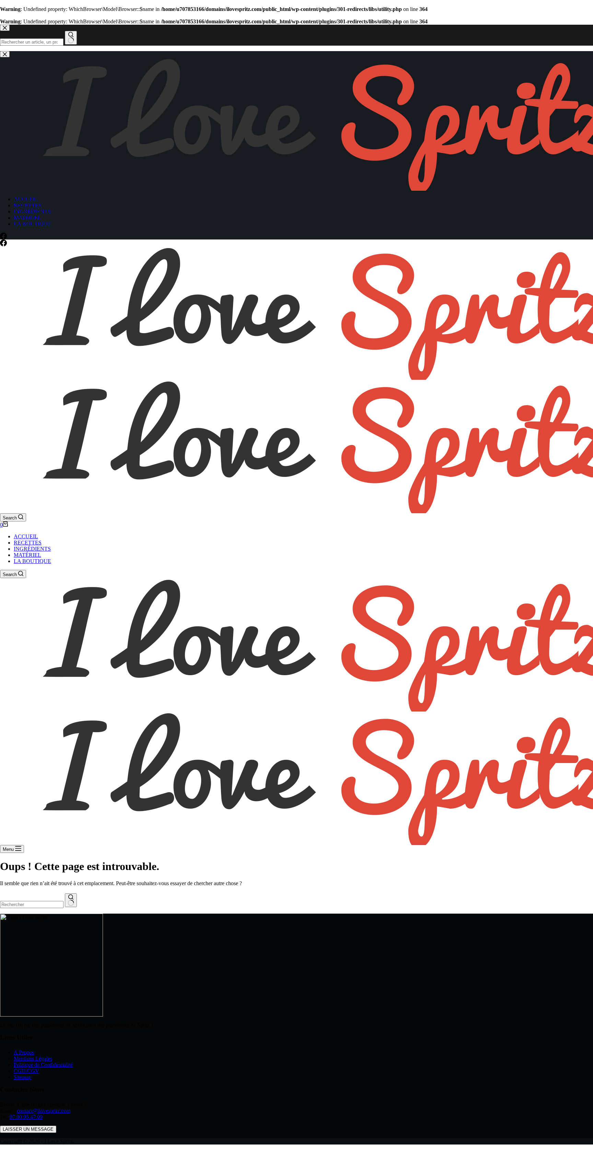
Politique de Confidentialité (43, 1065)
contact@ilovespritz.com (43, 1111)
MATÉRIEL (27, 555)
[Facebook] (3, 244)
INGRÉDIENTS (32, 549)
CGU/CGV (26, 1071)
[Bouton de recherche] (71, 900)
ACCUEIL (26, 536)
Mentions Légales (33, 1058)
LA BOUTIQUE (32, 561)
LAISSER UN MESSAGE (28, 1129)
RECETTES (28, 542)
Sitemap (22, 1077)
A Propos (24, 1052)
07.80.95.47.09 (26, 1117)
